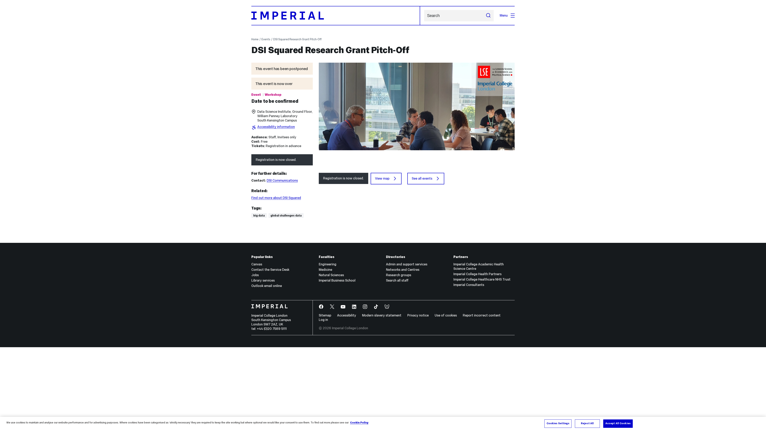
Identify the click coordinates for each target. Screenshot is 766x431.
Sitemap (325, 315)
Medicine (325, 270)
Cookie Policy (359, 422)
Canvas (256, 264)
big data (259, 215)
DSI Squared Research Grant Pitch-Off (297, 39)
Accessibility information (276, 127)
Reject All (587, 423)
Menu (504, 15)
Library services (263, 280)
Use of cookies (446, 315)
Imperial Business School (337, 280)
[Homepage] (335, 15)
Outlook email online (266, 286)
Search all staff (397, 280)
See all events (422, 178)
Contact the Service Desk (270, 270)
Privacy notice (418, 315)
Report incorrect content (481, 315)
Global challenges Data (286, 215)
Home (255, 39)
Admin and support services (406, 264)
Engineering (327, 264)
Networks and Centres (402, 270)
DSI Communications (282, 180)
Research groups (398, 275)
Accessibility (346, 315)
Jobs (255, 275)
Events (266, 39)
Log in (323, 320)
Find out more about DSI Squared (276, 198)
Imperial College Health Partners (477, 274)
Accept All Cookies (618, 423)
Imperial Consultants (468, 285)
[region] (383, 424)
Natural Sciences (331, 275)
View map (382, 178)
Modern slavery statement (381, 315)
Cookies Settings (558, 423)
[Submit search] (488, 15)
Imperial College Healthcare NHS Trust (481, 279)
